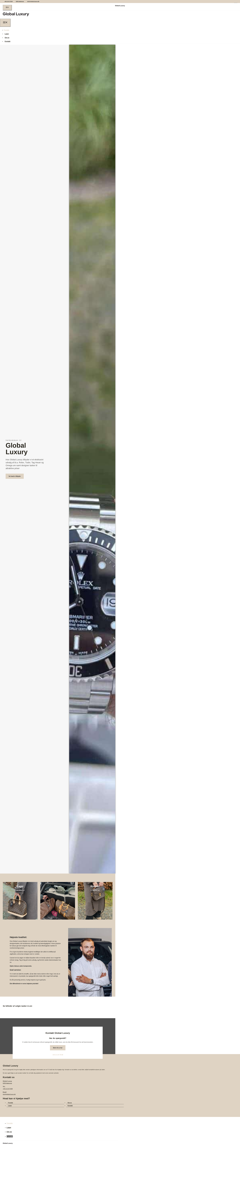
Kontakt (7, 41)
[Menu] (7, 7)
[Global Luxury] (16, 17)
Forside (6, 30)
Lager (7, 34)
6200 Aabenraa (20, 1)
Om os (7, 37)
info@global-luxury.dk (33, 1)
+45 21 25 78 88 (8, 1)
